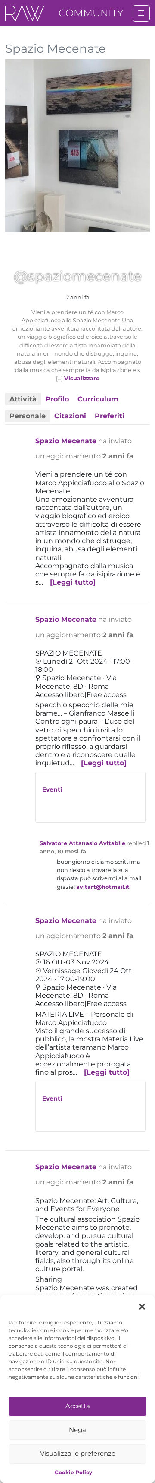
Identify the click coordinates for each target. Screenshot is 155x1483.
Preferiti (109, 416)
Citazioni (70, 416)
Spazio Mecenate (65, 441)
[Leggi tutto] (73, 582)
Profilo (57, 399)
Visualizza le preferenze (77, 1453)
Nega (77, 1430)
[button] (142, 1306)
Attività (23, 399)
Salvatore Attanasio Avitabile (82, 843)
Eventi (52, 789)
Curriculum (98, 399)
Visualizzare (81, 378)
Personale (27, 416)
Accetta (77, 1406)
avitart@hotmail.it (103, 887)
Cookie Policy (73, 1472)
